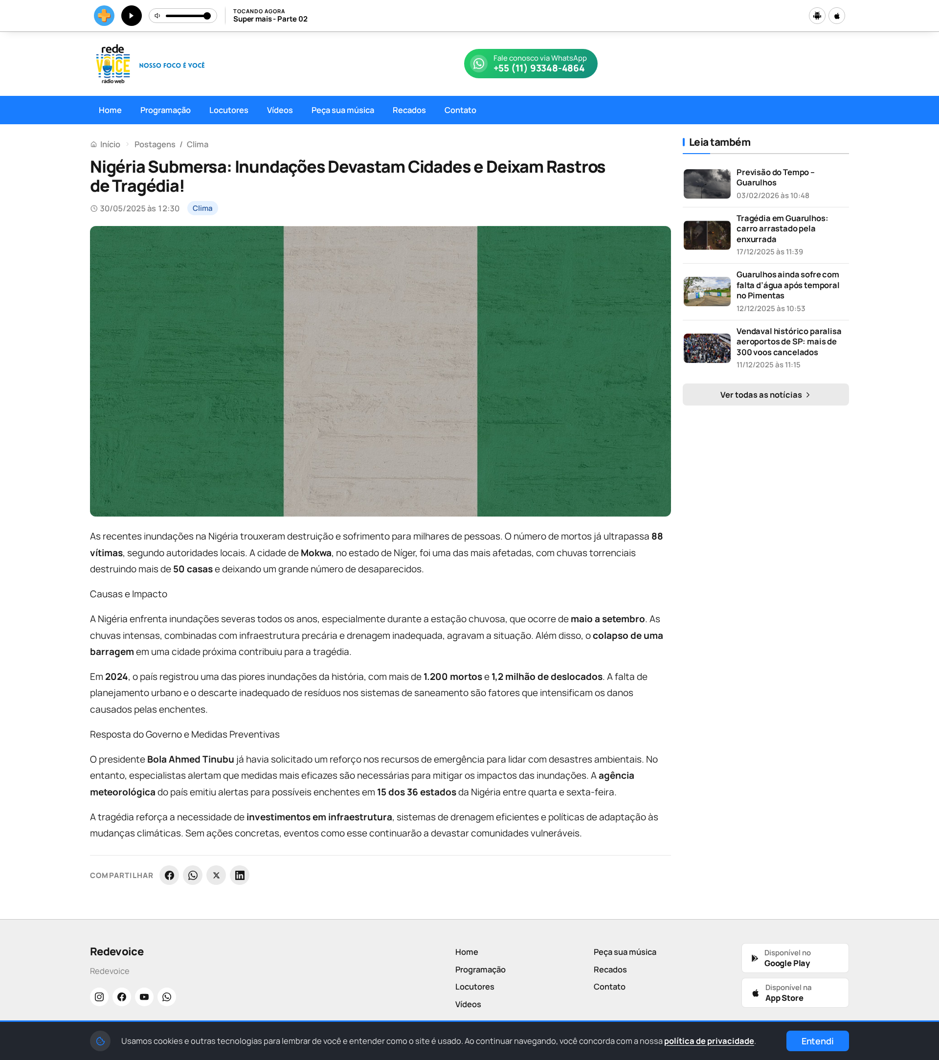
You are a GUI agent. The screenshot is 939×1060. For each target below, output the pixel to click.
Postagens (155, 144)
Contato (460, 109)
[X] (216, 875)
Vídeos (280, 109)
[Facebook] (169, 875)
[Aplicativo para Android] (817, 15)
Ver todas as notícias (762, 394)
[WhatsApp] (192, 875)
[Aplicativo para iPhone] (836, 15)
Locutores (228, 109)
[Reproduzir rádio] (131, 15)
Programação (165, 109)
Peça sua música (343, 109)
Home (110, 109)
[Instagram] (99, 997)
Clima (197, 144)
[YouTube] (144, 997)
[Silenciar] (158, 16)
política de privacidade (709, 1040)
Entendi (818, 1041)
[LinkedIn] (239, 875)
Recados (409, 109)
